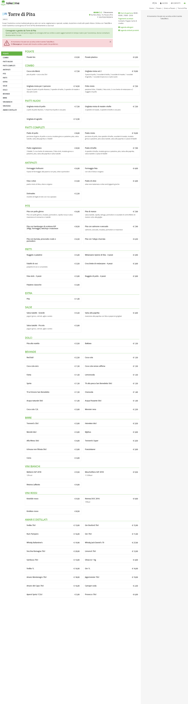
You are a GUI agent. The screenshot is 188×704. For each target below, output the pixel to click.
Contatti (176, 3)
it (153, 3)
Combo (6, 57)
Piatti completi (9, 66)
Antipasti (6, 70)
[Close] (110, 42)
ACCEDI (164, 3)
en (156, 3)
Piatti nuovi (8, 62)
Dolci (5, 90)
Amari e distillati (10, 110)
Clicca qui (16, 44)
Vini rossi (6, 106)
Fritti (5, 78)
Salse (5, 86)
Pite (4, 74)
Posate (6, 53)
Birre (5, 98)
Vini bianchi (7, 102)
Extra (5, 82)
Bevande (6, 94)
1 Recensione (107, 12)
